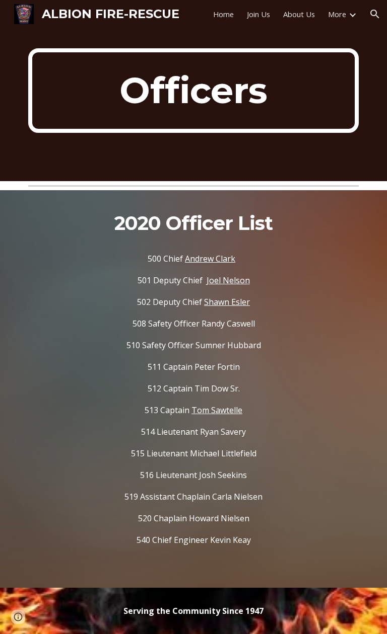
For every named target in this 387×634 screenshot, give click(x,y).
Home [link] (223, 14)
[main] (193, 90)
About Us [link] (299, 14)
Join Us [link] (258, 14)
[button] (375, 14)
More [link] (337, 14)
